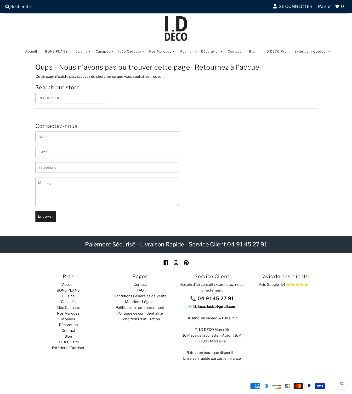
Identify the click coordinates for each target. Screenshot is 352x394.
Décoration (210, 51)
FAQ (140, 290)
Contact (234, 51)
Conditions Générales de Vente (140, 296)
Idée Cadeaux (129, 51)
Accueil (31, 51)
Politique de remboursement (140, 307)
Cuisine (81, 51)
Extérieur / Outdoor (311, 51)
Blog (253, 51)
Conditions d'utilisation (140, 319)
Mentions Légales (140, 302)
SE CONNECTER (294, 6)
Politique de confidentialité (140, 313)
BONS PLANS (56, 51)
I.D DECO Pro (276, 51)
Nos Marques (160, 51)
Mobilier (186, 51)
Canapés (103, 51)
